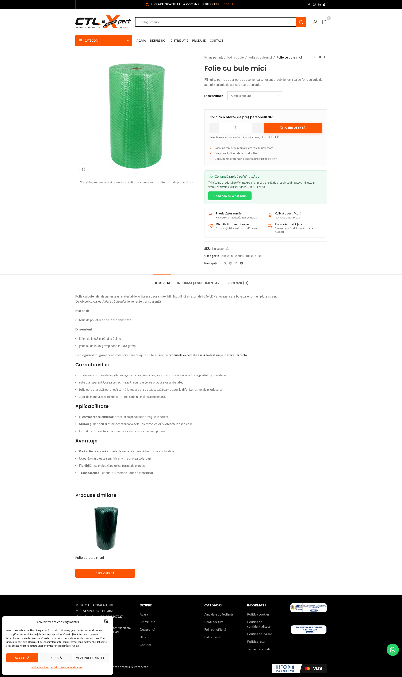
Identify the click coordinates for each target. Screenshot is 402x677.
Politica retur (256, 641)
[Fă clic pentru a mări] (84, 169)
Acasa (144, 614)
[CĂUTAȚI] (301, 22)
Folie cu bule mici (260, 57)
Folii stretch (212, 637)
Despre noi (147, 629)
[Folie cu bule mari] (105, 528)
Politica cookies (40, 667)
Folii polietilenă (215, 629)
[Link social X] (225, 263)
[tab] (162, 280)
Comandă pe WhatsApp (229, 196)
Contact (145, 645)
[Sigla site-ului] (103, 21)
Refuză (56, 658)
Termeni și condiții (259, 649)
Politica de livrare (259, 634)
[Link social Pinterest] (231, 263)
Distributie (147, 622)
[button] (107, 622)
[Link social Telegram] (241, 263)
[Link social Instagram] (314, 4)
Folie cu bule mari (89, 558)
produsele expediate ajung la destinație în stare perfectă (208, 355)
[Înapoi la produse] (319, 57)
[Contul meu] (315, 22)
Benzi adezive (213, 622)
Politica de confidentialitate (66, 667)
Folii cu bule (235, 57)
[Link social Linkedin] (319, 4)
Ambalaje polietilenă (218, 614)
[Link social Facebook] (309, 4)
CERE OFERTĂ (105, 573)
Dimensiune (213, 96)
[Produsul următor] (324, 57)
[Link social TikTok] (324, 4)
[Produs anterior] (314, 57)
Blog (143, 637)
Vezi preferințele (91, 658)
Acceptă (22, 658)
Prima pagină (213, 57)
